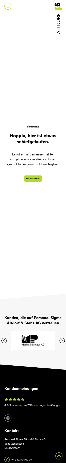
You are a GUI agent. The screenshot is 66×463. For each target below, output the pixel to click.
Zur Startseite (33, 178)
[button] (4, 340)
